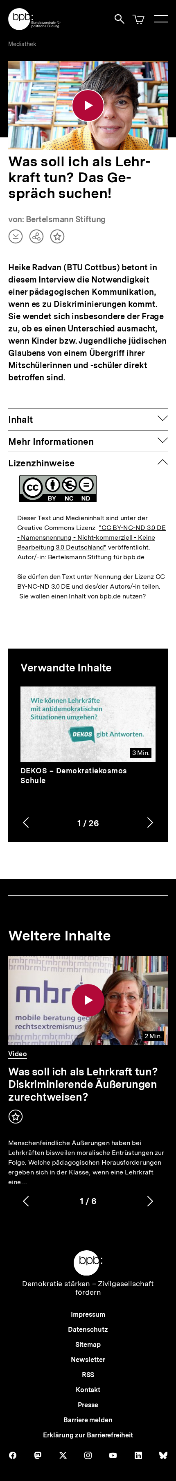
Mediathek (22, 44)
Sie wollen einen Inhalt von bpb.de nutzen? (82, 596)
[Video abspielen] (88, 105)
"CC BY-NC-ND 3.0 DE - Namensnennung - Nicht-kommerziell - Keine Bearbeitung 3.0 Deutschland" (91, 537)
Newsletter (88, 1360)
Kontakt (88, 1390)
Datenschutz (88, 1329)
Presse (88, 1405)
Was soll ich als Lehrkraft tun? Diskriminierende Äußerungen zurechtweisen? (83, 1084)
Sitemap (87, 1345)
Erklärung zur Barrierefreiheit (88, 1435)
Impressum (88, 1314)
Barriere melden (88, 1420)
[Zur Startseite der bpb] (34, 27)
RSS (88, 1375)
